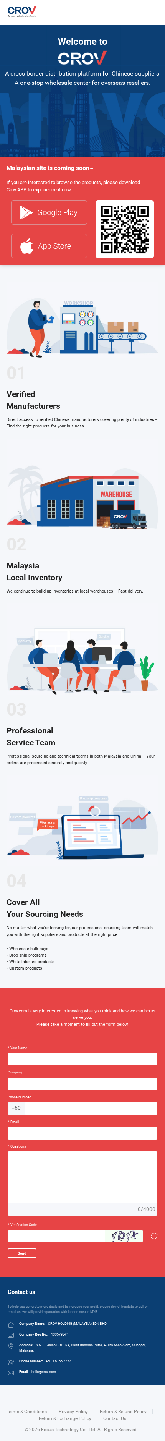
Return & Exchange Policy (65, 1418)
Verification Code (22, 1224)
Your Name (17, 1048)
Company (15, 1072)
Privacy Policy (73, 1411)
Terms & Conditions (27, 1411)
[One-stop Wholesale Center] (22, 11)
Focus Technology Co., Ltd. (68, 1429)
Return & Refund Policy (123, 1411)
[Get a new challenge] (153, 1236)
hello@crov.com (43, 1372)
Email (13, 1122)
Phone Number (19, 1097)
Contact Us (114, 1418)
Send (22, 1253)
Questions (17, 1146)
